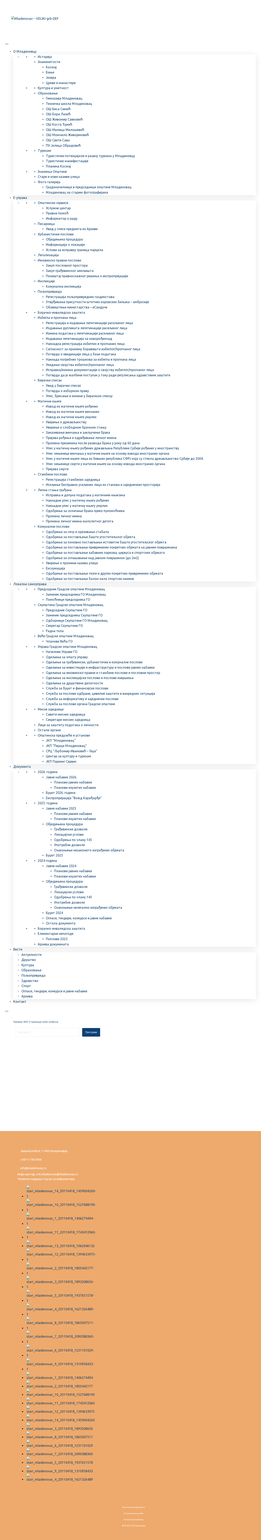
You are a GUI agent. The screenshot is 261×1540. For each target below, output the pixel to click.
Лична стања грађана (55, 490)
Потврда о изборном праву (67, 391)
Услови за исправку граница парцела (74, 250)
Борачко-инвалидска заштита (61, 312)
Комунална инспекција (63, 286)
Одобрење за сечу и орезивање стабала (77, 532)
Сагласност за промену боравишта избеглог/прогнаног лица (93, 349)
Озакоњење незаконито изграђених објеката (89, 850)
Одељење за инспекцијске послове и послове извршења (90, 678)
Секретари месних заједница (68, 719)
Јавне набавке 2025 (61, 808)
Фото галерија (49, 182)
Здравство (29, 981)
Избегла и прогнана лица (57, 317)
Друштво (28, 960)
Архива (27, 996)
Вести (17, 949)
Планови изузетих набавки (75, 787)
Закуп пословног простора (67, 265)
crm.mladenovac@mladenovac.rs (57, 1174)
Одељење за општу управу (67, 657)
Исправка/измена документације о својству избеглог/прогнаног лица (100, 370)
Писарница (46, 224)
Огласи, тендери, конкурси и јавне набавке (79, 918)
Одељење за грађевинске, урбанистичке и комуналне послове (94, 662)
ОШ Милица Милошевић (65, 130)
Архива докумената (53, 944)
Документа (22, 766)
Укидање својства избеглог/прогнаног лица (80, 365)
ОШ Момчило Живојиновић (67, 135)
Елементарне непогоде (55, 933)
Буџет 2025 (54, 855)
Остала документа (60, 923)
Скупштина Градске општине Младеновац (70, 605)
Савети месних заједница (65, 714)
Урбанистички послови (56, 234)
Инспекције (46, 281)
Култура (27, 965)
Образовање (48, 93)
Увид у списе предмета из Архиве (72, 229)
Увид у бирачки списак (63, 385)
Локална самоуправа (29, 584)
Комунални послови (53, 526)
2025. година (48, 803)
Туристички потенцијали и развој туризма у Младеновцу (90, 156)
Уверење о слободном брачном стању (76, 427)
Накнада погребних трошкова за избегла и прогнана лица (91, 359)
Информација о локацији (65, 244)
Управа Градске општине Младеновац (67, 646)
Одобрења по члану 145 (73, 840)
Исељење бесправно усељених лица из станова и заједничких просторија (103, 484)
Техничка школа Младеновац (69, 103)
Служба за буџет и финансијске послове (77, 688)
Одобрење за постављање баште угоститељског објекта (90, 537)
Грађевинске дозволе (70, 829)
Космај (51, 67)
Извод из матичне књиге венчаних (72, 411)
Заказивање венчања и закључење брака (78, 432)
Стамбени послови (52, 474)
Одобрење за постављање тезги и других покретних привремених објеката (104, 573)
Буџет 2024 (54, 913)
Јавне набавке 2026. (61, 777)
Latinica (25, 6)
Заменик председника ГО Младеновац (76, 594)
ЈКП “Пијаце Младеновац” (66, 746)
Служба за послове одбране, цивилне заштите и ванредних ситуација (100, 693)
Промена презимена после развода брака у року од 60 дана (93, 443)
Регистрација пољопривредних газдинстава (80, 297)
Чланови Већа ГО (59, 641)
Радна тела (55, 631)
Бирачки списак (50, 380)
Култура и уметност (53, 88)
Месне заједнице (51, 709)
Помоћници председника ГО (68, 599)
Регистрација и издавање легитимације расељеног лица (89, 323)
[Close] (6, 1011)
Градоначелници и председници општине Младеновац (89, 187)
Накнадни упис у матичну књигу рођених (77, 500)
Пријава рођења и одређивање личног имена (81, 438)
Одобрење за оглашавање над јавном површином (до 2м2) (92, 558)
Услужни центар (58, 208)
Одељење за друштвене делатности (74, 683)
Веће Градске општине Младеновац (66, 636)
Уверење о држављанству (66, 422)
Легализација (48, 255)
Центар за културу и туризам (68, 756)
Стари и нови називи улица (59, 176)
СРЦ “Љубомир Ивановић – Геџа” (71, 751)
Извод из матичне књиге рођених (72, 406)
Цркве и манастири (61, 83)
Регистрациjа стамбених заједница (73, 479)
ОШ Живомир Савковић (64, 119)
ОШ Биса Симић (58, 109)
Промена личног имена (64, 516)
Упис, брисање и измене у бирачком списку (79, 396)
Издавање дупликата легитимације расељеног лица (86, 328)
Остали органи (49, 730)
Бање (50, 72)
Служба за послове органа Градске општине (80, 704)
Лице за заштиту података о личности (68, 725)
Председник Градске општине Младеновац (71, 589)
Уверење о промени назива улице (72, 563)
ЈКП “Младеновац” (61, 740)
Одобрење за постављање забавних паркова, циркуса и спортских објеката (105, 552)
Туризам (44, 150)
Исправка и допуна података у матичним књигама (85, 495)
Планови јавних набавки (73, 782)
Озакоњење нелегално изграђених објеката (88, 907)
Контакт (19, 1001)
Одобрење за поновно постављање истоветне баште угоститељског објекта (106, 542)
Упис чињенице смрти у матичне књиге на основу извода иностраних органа (105, 464)
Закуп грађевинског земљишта (70, 271)
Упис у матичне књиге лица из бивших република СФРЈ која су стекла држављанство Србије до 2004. (124, 458)
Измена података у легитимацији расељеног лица (85, 333)
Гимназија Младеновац (64, 98)
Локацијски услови (69, 834)
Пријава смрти (57, 469)
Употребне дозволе (69, 845)
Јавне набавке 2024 (61, 866)
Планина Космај (58, 166)
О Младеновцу (24, 51)
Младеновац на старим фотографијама (77, 192)
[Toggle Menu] (6, 44)
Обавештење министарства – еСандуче (76, 307)
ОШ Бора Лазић (58, 114)
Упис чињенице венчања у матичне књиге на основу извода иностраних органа (107, 453)
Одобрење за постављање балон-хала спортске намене (90, 579)
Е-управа (20, 197)
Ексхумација (55, 568)
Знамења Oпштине (52, 171)
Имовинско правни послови (59, 260)
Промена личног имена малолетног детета (79, 521)
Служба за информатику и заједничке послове (82, 699)
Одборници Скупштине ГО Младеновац (77, 620)
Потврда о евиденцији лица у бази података (81, 354)
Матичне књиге (49, 401)
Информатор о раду (61, 218)
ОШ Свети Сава (58, 140)
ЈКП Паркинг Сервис (61, 761)
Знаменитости (49, 62)
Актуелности (31, 954)
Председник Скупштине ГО (66, 610)
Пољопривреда (50, 291)
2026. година (48, 772)
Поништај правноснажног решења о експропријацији (87, 276)
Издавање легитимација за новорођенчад (79, 338)
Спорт (26, 986)
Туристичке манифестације (67, 161)
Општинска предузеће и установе (64, 735)
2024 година (47, 860)
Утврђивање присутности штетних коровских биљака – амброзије (97, 302)
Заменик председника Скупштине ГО (74, 615)
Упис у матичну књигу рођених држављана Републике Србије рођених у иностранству (112, 448)
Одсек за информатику (59, 1179)
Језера (51, 77)
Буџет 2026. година (60, 792)
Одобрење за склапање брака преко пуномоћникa (85, 511)
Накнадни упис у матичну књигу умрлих (77, 505)
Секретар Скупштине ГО (64, 625)
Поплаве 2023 (56, 939)
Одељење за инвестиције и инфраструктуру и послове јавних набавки (100, 667)
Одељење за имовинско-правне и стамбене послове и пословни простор (103, 673)
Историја (45, 57)
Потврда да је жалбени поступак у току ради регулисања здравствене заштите (108, 375)
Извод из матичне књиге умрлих (71, 417)
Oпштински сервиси (53, 203)
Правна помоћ (57, 213)
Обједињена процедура (64, 239)
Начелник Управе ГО (61, 652)
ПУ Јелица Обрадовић (63, 145)
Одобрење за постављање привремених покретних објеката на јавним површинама (111, 547)
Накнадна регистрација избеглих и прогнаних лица (85, 344)
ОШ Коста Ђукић (59, 124)
